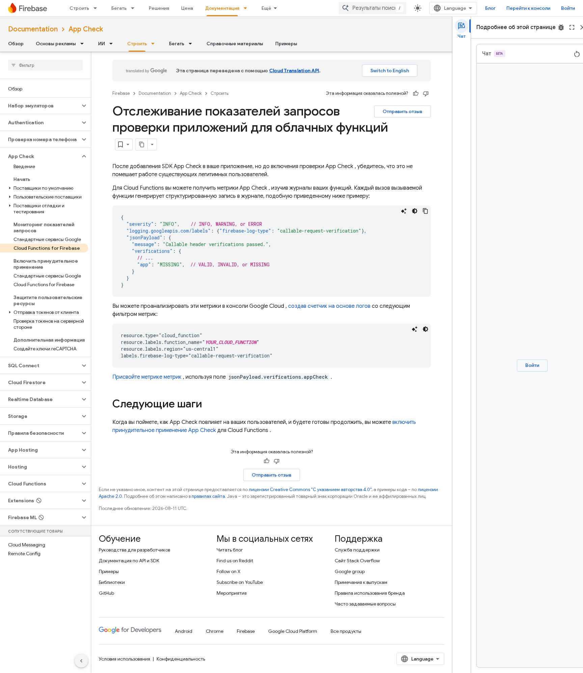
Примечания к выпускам (361, 582)
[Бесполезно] (426, 93)
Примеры (286, 44)
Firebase (121, 93)
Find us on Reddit (235, 561)
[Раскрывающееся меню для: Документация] (247, 8)
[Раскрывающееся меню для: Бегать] (135, 8)
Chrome (214, 631)
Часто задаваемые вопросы (365, 604)
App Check (85, 29)
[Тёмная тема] (414, 211)
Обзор (16, 44)
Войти (568, 8)
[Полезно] (416, 93)
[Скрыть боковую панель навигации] (81, 661)
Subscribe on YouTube (240, 582)
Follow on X (229, 571)
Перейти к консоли (528, 8)
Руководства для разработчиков (134, 550)
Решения (159, 8)
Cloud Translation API (294, 71)
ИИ (101, 44)
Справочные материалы (234, 44)
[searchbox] (45, 65)
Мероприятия (232, 593)
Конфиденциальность (181, 659)
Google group (350, 571)
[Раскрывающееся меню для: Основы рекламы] (84, 43)
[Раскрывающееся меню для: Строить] (97, 8)
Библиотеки (112, 582)
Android (183, 631)
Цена (187, 8)
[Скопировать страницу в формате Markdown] (142, 144)
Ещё (266, 8)
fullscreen (572, 27)
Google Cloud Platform (292, 631)
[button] (40, 105)
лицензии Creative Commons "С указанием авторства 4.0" (310, 489)
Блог (490, 8)
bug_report (561, 27)
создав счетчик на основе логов (329, 306)
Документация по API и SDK (129, 561)
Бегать (119, 8)
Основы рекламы (56, 44)
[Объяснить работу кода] (403, 211)
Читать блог (230, 550)
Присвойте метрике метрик (147, 377)
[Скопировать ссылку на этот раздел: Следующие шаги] (209, 405)
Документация (222, 8)
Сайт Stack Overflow (357, 561)
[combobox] (372, 8)
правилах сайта (208, 496)
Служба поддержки (357, 550)
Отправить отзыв (402, 111)
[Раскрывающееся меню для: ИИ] (113, 43)
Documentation (33, 29)
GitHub (106, 593)
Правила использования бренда (370, 593)
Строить (79, 8)
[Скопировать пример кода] (425, 211)
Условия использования (124, 659)
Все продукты (346, 631)
